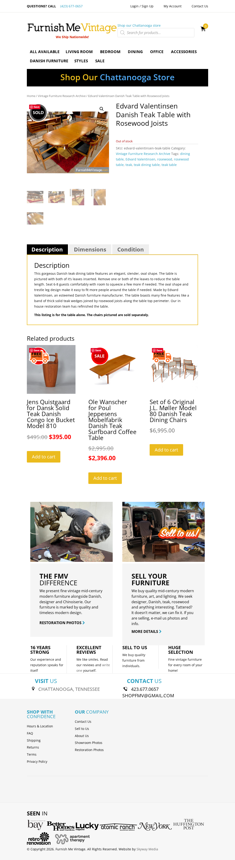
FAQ (30, 733)
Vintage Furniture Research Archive (62, 96)
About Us (82, 736)
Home (31, 96)
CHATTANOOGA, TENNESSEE (69, 689)
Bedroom (110, 51)
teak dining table (147, 165)
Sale (100, 60)
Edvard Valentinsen (140, 159)
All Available (45, 51)
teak (129, 165)
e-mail (156, 618)
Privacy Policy (37, 761)
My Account (173, 6)
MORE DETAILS (145, 631)
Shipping (34, 740)
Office (157, 51)
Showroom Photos (88, 742)
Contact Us (200, 6)
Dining (135, 51)
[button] (102, 109)
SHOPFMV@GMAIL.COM (148, 695)
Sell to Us (82, 728)
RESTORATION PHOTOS (60, 622)
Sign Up (148, 6)
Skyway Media (147, 849)
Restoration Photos (89, 750)
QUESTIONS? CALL (55, 6)
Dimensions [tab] (90, 249)
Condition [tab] (130, 249)
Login (134, 6)
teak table (169, 165)
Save (36, 107)
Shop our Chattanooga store (139, 25)
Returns (33, 747)
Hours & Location (40, 726)
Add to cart (43, 457)
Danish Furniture (49, 60)
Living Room (79, 51)
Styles (81, 60)
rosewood (164, 159)
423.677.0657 (145, 689)
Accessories (184, 51)
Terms (31, 754)
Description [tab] (47, 249)
